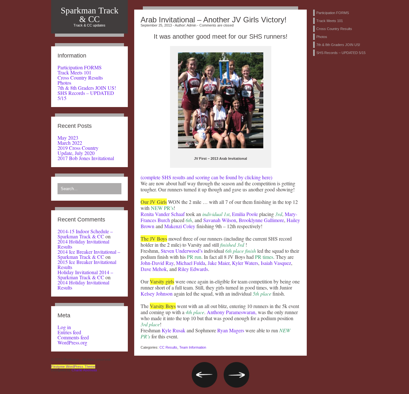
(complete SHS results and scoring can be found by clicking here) (206, 177)
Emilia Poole (244, 214)
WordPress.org (72, 342)
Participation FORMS (80, 67)
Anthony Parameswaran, (232, 312)
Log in (64, 327)
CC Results (168, 347)
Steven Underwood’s (182, 250)
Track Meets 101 (74, 72)
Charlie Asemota (84, 370)
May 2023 (68, 137)
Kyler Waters (245, 262)
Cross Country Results (80, 77)
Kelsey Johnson (157, 293)
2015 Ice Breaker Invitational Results (87, 264)
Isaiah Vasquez (276, 262)
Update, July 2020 (76, 153)
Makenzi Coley (179, 226)
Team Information (192, 347)
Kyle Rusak (173, 330)
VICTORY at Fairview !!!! (204, 375)
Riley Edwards (193, 269)
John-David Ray (157, 262)
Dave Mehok (154, 269)
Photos (64, 82)
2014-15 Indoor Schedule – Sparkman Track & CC (85, 234)
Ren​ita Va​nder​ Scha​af (163, 214)
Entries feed (69, 332)
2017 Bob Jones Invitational (86, 158)
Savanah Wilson (219, 220)
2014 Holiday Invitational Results (83, 244)
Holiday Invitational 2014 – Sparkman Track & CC (85, 275)
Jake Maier (218, 262)
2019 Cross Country (78, 147)
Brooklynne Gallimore (260, 220)
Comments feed (73, 337)
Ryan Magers (230, 330)
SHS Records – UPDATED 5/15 (86, 95)
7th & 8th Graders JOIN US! (87, 87)
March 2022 (70, 142)
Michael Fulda (190, 262)
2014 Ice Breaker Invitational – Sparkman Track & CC (89, 254)
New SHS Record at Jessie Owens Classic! (236, 375)
